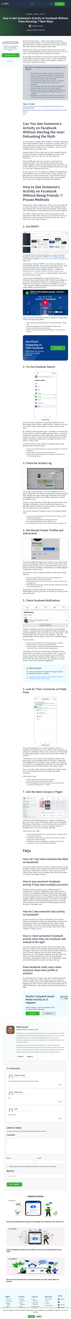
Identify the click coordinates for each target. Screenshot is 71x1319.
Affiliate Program (8, 1304)
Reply (60, 1085)
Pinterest (20, 1056)
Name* (9, 1158)
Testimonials (9, 1301)
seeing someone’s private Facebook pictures (38, 271)
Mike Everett (22, 1027)
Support (48, 1303)
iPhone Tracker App (22, 1307)
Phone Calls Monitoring (35, 1303)
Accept (31, 1316)
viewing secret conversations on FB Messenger (43, 272)
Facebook (29, 14)
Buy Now (59, 4)
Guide (36, 14)
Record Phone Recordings (36, 1307)
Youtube (62, 1307)
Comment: (11, 1135)
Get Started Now (10, 55)
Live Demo (10, 61)
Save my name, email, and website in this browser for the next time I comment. (33, 1166)
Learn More (57, 348)
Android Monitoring (22, 1299)
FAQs (47, 1301)
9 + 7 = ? (10, 1170)
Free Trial (49, 1013)
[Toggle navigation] (32, 3)
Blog (8, 1307)
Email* (40, 1158)
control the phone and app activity (53, 259)
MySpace (30, 1056)
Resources (9, 1299)
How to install (49, 1305)
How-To (42, 14)
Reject (39, 1316)
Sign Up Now (32, 1013)
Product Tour (49, 1299)
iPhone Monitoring (22, 1303)
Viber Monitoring (35, 1299)
